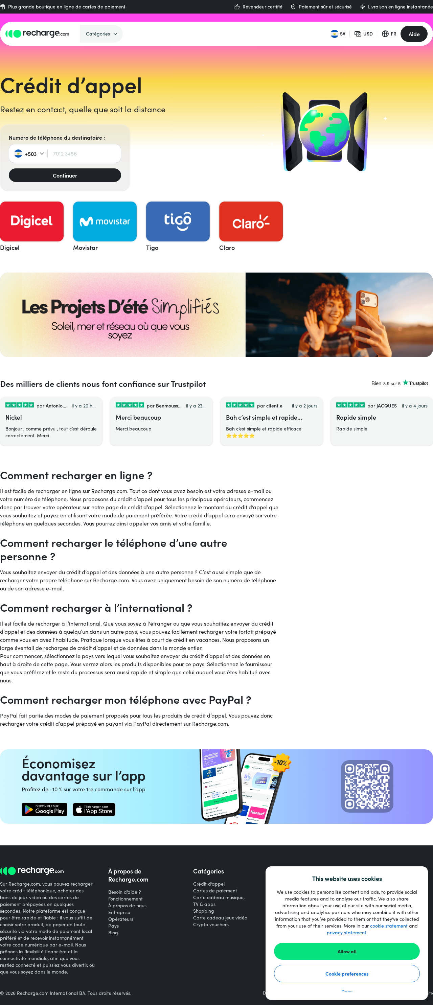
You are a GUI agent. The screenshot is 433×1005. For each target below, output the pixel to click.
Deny (346, 991)
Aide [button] (414, 34)
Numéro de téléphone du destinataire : (57, 137)
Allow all (347, 951)
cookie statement (389, 925)
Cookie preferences (347, 973)
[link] (44, 809)
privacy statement (346, 932)
